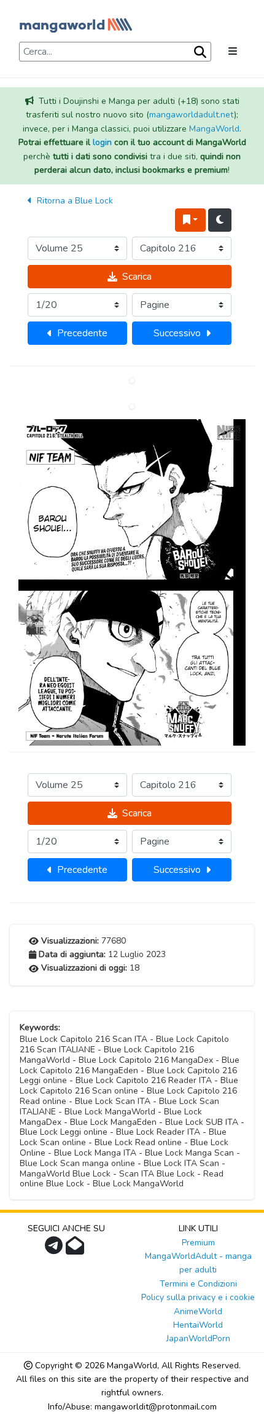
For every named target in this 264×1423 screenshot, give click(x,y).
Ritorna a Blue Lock (73, 201)
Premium (198, 1242)
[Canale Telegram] (55, 1249)
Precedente (82, 333)
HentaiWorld (198, 1325)
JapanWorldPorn (198, 1338)
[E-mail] (76, 1249)
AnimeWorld (198, 1311)
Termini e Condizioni (198, 1284)
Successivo (177, 333)
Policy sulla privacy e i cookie (198, 1297)
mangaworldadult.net (191, 114)
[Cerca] (199, 52)
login (102, 142)
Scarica (137, 276)
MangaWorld (214, 129)
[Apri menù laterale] (232, 51)
